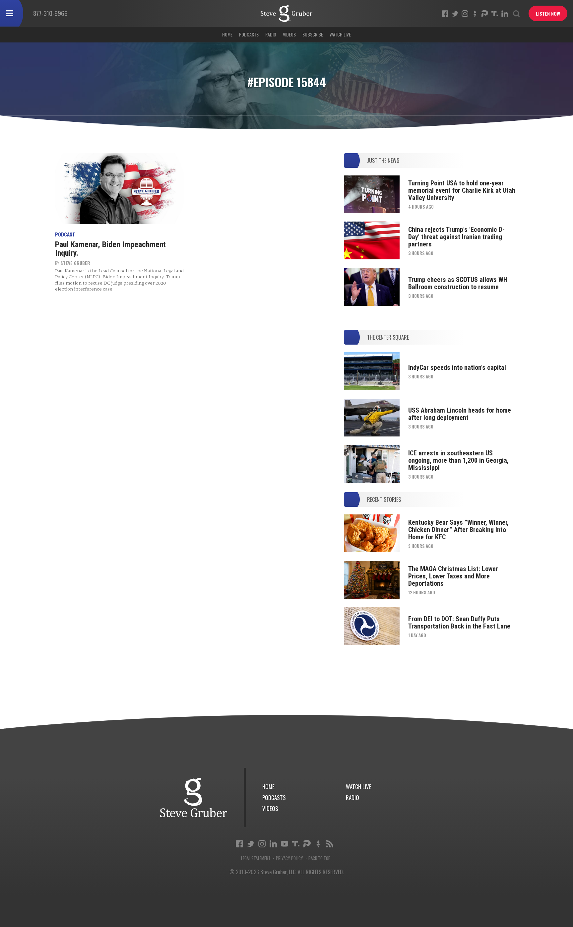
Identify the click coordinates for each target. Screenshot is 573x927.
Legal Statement (256, 858)
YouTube (284, 843)
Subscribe (312, 34)
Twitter (455, 13)
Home (227, 34)
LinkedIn (504, 13)
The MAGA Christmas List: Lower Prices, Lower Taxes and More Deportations (453, 576)
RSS (329, 843)
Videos (289, 34)
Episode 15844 (286, 13)
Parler (484, 13)
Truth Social (295, 843)
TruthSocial (494, 13)
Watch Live (340, 34)
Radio (270, 34)
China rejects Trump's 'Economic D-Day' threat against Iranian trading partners (456, 237)
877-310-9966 (50, 13)
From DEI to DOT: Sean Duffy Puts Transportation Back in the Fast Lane (459, 622)
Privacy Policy (289, 858)
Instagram (465, 13)
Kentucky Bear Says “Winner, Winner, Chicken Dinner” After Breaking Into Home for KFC (458, 529)
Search (516, 13)
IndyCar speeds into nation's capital (457, 367)
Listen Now (548, 13)
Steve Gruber (75, 262)
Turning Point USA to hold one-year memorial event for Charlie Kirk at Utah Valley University (461, 190)
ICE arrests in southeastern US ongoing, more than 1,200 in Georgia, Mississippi (458, 460)
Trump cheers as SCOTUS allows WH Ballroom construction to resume (457, 283)
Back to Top (319, 858)
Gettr (475, 13)
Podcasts (249, 34)
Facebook (445, 13)
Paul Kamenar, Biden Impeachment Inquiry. (110, 249)
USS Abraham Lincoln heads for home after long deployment (459, 414)
